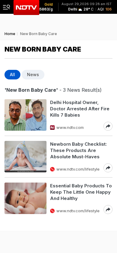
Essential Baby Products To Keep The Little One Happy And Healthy (81, 192)
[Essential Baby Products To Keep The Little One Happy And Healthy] (25, 198)
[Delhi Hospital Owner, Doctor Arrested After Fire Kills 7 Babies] (25, 115)
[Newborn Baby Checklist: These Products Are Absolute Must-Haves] (25, 156)
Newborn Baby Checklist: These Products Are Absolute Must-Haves (78, 150)
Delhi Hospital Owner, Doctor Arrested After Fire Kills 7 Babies (80, 109)
